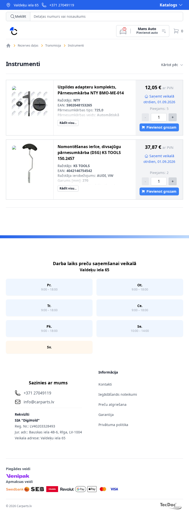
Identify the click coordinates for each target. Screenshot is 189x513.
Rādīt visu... (68, 123)
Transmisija (53, 46)
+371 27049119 (61, 5)
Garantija (106, 414)
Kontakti (105, 384)
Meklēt (20, 16)
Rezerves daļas (28, 46)
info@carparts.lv (39, 402)
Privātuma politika (113, 424)
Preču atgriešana (112, 404)
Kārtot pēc (169, 64)
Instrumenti (76, 46)
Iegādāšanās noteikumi (117, 394)
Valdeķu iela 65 (26, 5)
